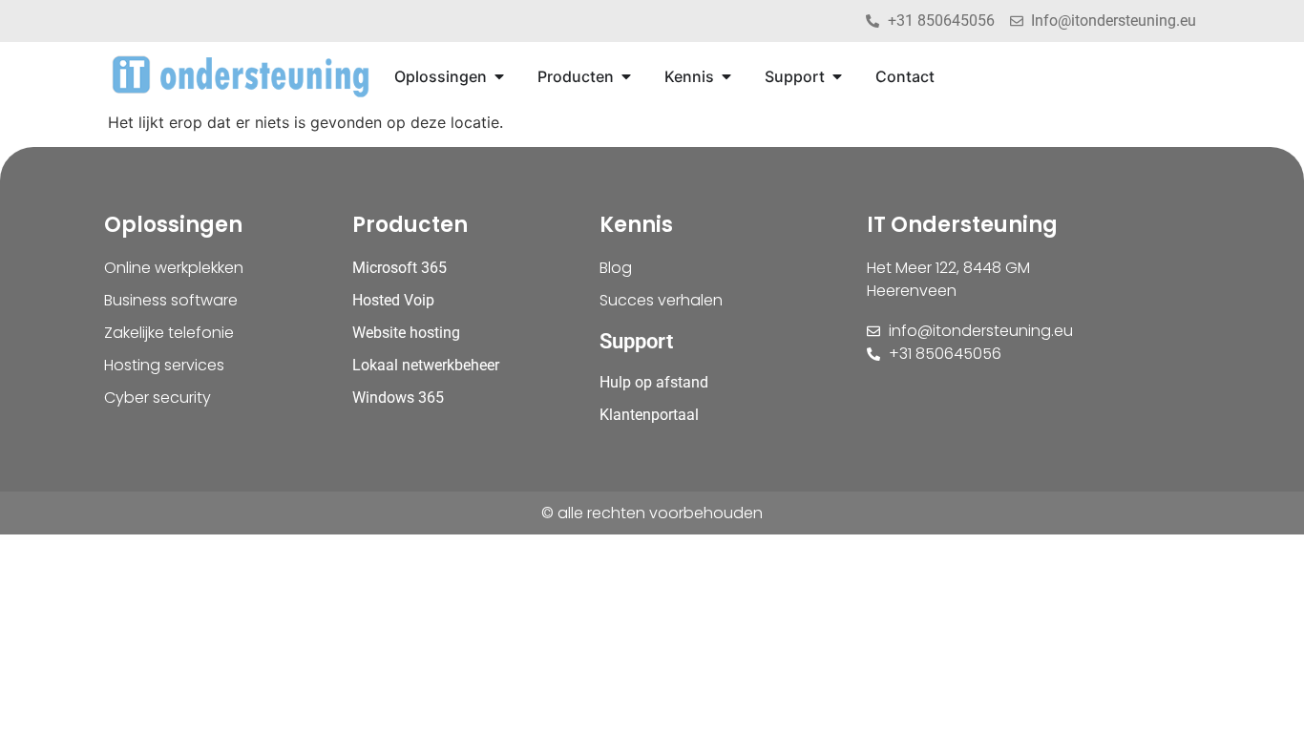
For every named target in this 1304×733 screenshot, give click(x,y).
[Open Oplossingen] (499, 76)
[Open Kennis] (726, 76)
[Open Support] (837, 76)
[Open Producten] (626, 76)
